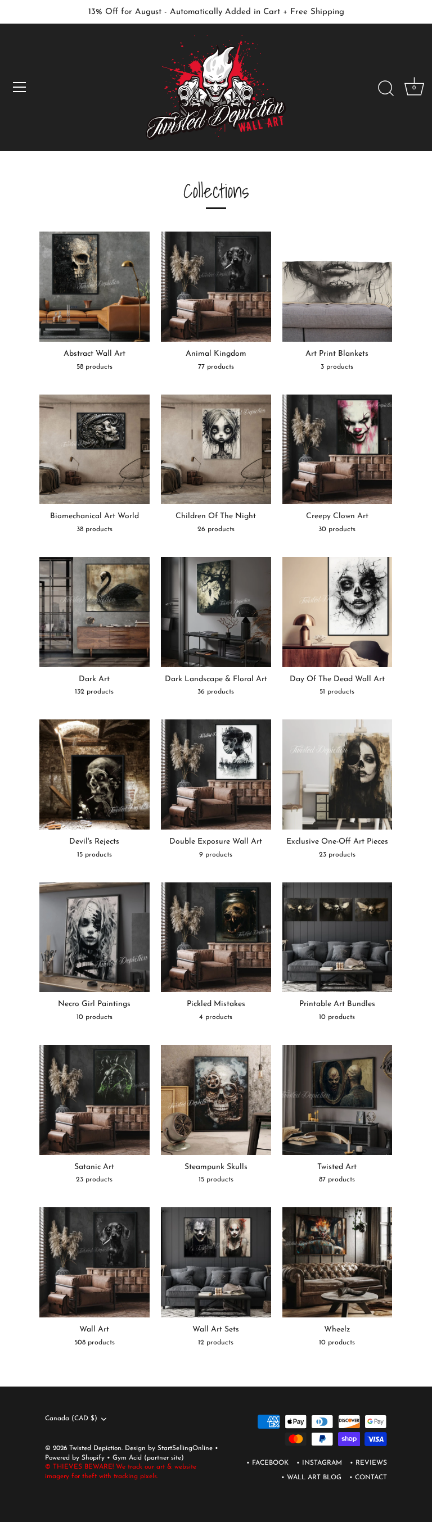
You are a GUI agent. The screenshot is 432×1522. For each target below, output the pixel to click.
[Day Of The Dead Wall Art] (337, 612)
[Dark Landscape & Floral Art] (216, 612)
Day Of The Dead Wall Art (337, 679)
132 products (94, 691)
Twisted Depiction (95, 1448)
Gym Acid (127, 1458)
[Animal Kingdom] (216, 287)
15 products (94, 854)
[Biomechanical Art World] (94, 450)
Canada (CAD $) (71, 1418)
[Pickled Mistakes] (216, 937)
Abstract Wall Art (94, 354)
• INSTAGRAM (319, 1463)
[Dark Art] (94, 612)
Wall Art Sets (215, 1329)
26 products (216, 529)
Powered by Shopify (76, 1458)
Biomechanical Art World (94, 516)
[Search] (386, 88)
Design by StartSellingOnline (170, 1448)
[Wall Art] (94, 1262)
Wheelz (337, 1329)
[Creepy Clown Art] (337, 450)
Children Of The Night (216, 516)
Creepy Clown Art (337, 516)
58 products (94, 367)
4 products (215, 1017)
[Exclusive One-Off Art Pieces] (337, 774)
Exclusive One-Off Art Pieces (337, 841)
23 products (337, 854)
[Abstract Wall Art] (94, 287)
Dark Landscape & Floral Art (216, 679)
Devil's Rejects (94, 841)
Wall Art (94, 1329)
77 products (216, 367)
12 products (215, 1342)
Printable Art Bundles (337, 1004)
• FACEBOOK (267, 1463)
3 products (337, 367)
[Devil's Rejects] (94, 774)
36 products (215, 691)
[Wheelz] (337, 1262)
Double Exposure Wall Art (215, 841)
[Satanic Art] (94, 1100)
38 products (94, 529)
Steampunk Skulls (216, 1167)
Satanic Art (94, 1167)
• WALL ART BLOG (311, 1477)
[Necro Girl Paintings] (94, 937)
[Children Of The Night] (216, 450)
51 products (337, 691)
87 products (337, 1179)
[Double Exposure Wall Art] (216, 774)
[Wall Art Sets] (216, 1262)
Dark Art (94, 679)
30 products (337, 529)
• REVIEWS (368, 1463)
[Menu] (19, 87)
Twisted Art (337, 1167)
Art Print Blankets (336, 354)
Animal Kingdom (216, 354)
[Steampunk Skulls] (216, 1100)
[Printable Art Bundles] (337, 937)
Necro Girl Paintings (94, 1004)
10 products (94, 1017)
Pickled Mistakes (216, 1004)
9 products (215, 854)
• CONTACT (368, 1477)
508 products (94, 1342)
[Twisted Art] (337, 1100)
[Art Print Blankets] (337, 287)
